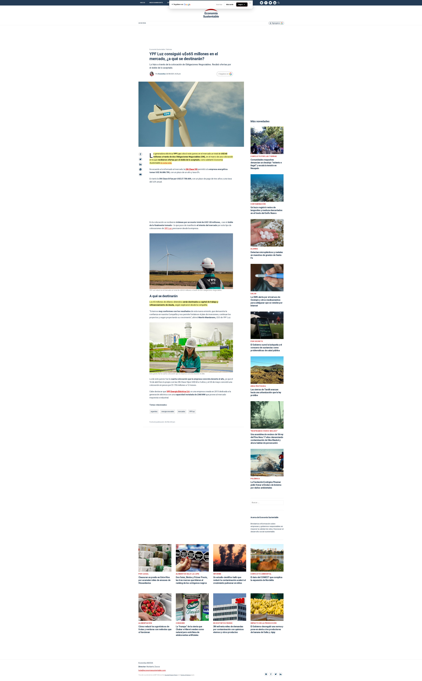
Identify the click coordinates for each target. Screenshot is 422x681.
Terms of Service (186, 675)
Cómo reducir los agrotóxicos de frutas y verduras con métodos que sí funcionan (154, 629)
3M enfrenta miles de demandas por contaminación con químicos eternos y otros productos (228, 629)
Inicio (142, 3)
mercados (181, 411)
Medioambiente (156, 3)
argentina (154, 411)
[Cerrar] (250, 3)
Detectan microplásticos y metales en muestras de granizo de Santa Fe (267, 255)
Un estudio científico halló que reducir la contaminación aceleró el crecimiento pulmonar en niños (229, 580)
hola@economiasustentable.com (152, 670)
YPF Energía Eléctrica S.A (178, 391)
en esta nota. (166, 162)
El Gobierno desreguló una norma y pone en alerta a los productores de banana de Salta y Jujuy (267, 629)
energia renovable (168, 411)
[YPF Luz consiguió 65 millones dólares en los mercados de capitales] (211, 13)
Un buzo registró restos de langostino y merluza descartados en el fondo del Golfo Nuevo (266, 210)
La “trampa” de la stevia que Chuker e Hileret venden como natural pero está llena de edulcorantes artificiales (190, 631)
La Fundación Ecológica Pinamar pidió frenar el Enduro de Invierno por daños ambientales (266, 485)
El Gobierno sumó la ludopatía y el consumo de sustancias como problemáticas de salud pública (266, 347)
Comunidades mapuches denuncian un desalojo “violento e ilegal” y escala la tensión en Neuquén (266, 164)
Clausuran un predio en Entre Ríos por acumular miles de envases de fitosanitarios (154, 580)
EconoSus (162, 74)
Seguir (241, 4)
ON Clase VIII (191, 169)
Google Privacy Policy (171, 675)
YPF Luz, (168, 228)
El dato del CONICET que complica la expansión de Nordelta (266, 579)
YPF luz (192, 411)
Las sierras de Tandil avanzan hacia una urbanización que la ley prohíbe (266, 392)
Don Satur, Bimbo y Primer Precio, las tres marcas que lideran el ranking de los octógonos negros (191, 580)
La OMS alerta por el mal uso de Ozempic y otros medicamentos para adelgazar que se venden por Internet (266, 301)
